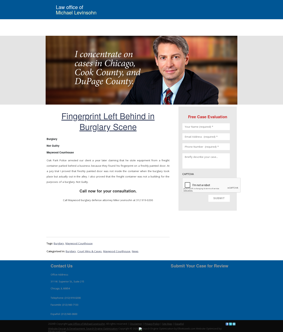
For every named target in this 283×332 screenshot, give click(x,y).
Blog (216, 33)
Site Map (167, 323)
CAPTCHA (188, 174)
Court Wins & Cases (172, 33)
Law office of (76, 9)
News (135, 251)
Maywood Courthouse (79, 243)
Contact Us (232, 33)
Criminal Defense (144, 33)
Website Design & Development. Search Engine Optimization (83, 328)
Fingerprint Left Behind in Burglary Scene (108, 121)
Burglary (59, 243)
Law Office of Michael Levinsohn (86, 323)
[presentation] (211, 185)
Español (179, 323)
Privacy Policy (152, 323)
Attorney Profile (199, 33)
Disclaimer (136, 323)
